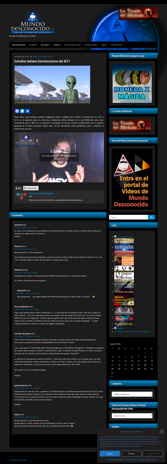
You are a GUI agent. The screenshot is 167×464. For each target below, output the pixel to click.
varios (104, 45)
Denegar (131, 453)
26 (125, 368)
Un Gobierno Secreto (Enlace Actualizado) (131, 331)
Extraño (32, 45)
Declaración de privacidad (135, 459)
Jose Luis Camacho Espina (42, 56)
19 (125, 364)
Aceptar (110, 453)
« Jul (111, 376)
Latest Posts (32, 188)
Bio (19, 188)
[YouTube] (21, 197)
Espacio (57, 45)
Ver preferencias (153, 453)
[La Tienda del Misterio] (138, 13)
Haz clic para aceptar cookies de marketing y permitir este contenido (59, 157)
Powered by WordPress (18, 460)
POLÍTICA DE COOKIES (115, 459)
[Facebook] (21, 194)
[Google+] (24, 194)
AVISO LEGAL (151, 459)
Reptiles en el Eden (72, 45)
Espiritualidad (91, 45)
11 (119, 360)
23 (152, 364)
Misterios (45, 45)
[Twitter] (18, 194)
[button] (161, 431)
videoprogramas (19, 45)
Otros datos (116, 45)
